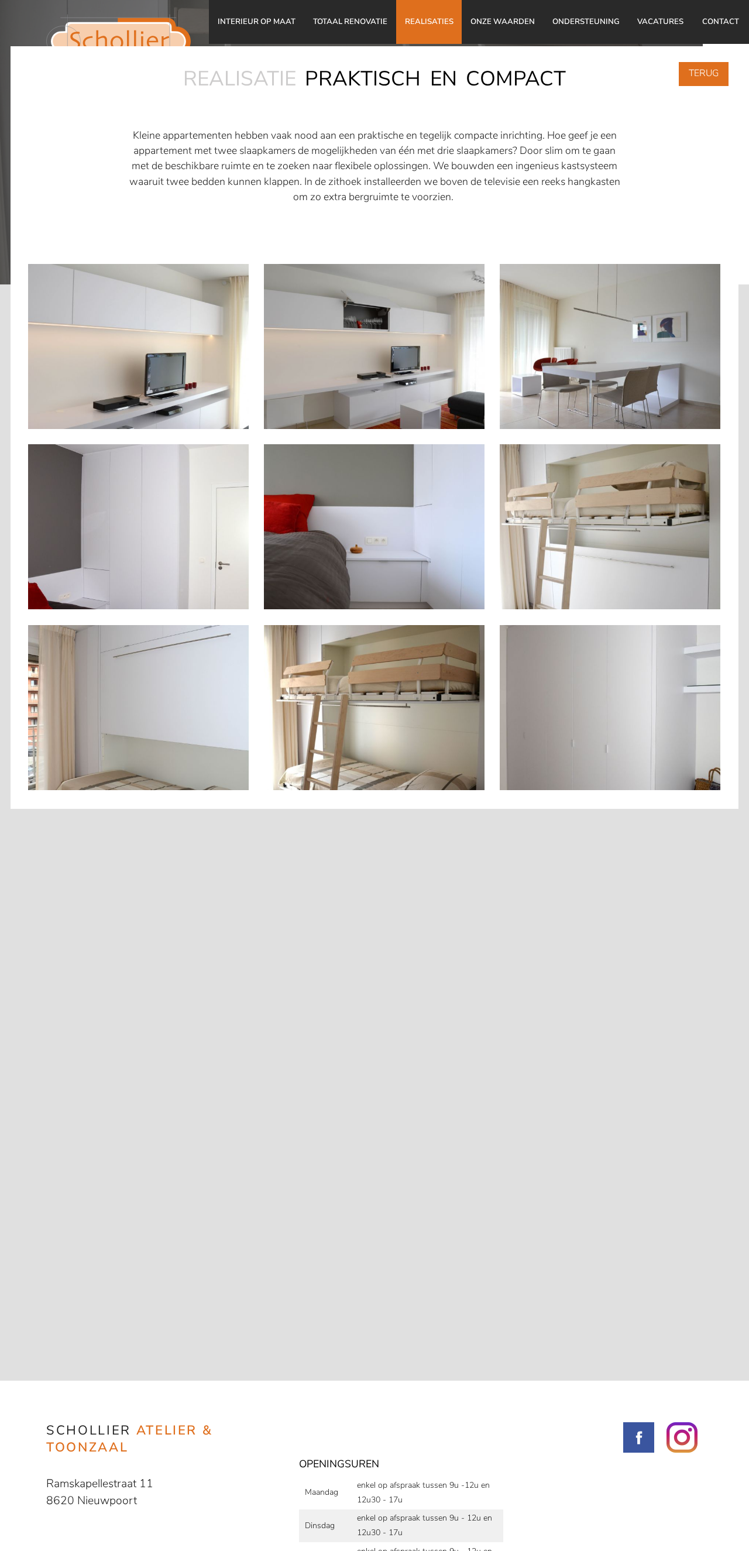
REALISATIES (429, 21)
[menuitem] (256, 22)
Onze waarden (502, 21)
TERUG (704, 73)
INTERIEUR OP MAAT (257, 21)
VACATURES (660, 21)
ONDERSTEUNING (586, 21)
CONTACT (720, 21)
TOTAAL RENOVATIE (350, 21)
